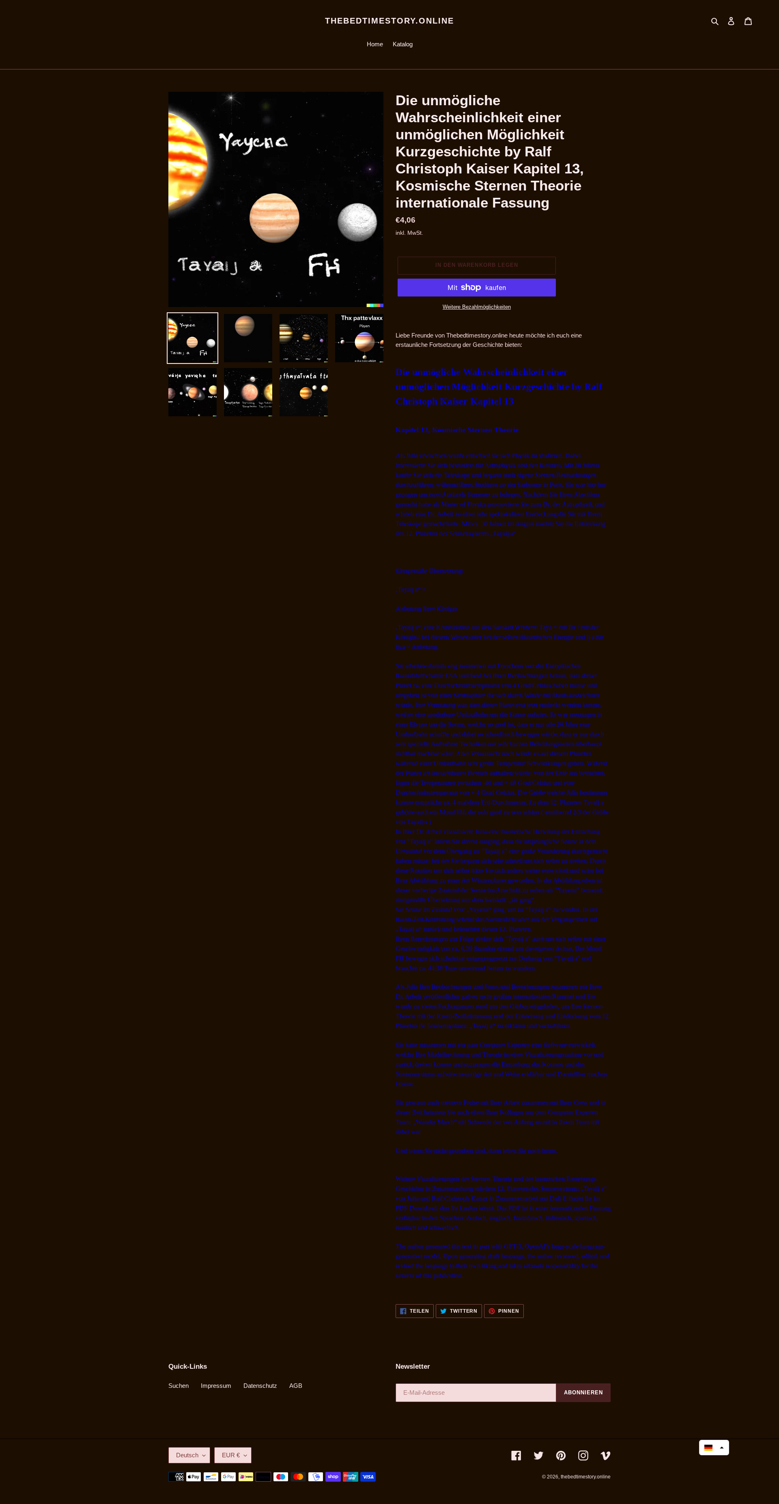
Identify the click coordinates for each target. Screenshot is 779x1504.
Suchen (178, 1385)
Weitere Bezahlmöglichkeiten (477, 307)
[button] (714, 1447)
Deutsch (187, 1455)
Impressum (216, 1385)
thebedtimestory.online (389, 20)
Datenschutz (260, 1385)
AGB (295, 1385)
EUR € (231, 1455)
